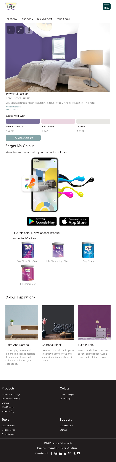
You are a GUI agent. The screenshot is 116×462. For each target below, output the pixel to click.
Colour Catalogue (67, 394)
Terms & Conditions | (70, 448)
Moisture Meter (8, 430)
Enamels (5, 403)
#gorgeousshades (13, 106)
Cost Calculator (8, 425)
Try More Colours (23, 138)
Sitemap (63, 430)
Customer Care (66, 425)
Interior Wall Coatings (11, 394)
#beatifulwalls (12, 109)
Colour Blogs (65, 398)
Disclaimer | (42, 448)
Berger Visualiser (9, 434)
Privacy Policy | (54, 448)
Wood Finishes (8, 407)
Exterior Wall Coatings (11, 398)
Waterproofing (8, 411)
